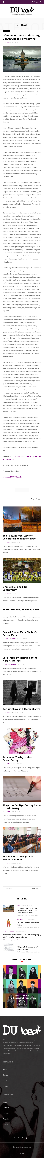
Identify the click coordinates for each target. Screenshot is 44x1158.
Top (22, 1154)
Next (33, 889)
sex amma (20, 919)
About (5, 1069)
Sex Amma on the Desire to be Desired (28, 924)
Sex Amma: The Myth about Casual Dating (18, 759)
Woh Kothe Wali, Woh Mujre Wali (21, 609)
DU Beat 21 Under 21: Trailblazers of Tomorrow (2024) (22, 998)
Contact (5, 1075)
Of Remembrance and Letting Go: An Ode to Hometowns (21, 37)
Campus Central (9, 932)
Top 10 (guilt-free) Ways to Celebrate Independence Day (19, 537)
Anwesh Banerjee (10, 664)
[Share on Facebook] (31, 499)
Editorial (6, 1113)
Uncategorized (22, 944)
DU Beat (7, 42)
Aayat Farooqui (10, 613)
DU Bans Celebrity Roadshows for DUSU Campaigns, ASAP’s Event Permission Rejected (22, 936)
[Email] (39, 499)
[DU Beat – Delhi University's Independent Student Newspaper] (22, 10)
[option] (22, 986)
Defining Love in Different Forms (21, 708)
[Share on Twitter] (33, 499)
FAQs (5, 1081)
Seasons (6, 1124)
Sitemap (5, 1086)
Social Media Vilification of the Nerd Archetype (20, 659)
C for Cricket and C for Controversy (15, 588)
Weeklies (6, 1119)
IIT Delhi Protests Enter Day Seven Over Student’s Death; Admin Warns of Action (27, 910)
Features (6, 31)
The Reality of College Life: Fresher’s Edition (18, 858)
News (19, 905)
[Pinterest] (36, 499)
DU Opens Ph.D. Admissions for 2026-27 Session (28, 948)
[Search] (40, 2)
